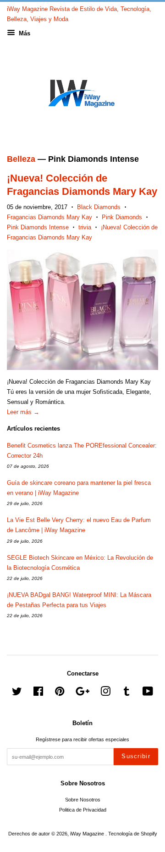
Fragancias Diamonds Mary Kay (49, 217)
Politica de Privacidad (82, 809)
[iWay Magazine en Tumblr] (126, 693)
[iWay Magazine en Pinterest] (60, 693)
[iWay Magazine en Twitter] (17, 693)
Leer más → (23, 412)
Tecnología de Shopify (132, 833)
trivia (84, 227)
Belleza (21, 159)
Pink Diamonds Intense (38, 227)
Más (23, 33)
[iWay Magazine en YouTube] (148, 693)
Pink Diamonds (122, 217)
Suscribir (135, 756)
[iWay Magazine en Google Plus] (82, 693)
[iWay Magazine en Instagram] (105, 693)
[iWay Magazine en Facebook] (38, 693)
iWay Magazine (87, 833)
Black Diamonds (99, 207)
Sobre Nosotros (82, 799)
